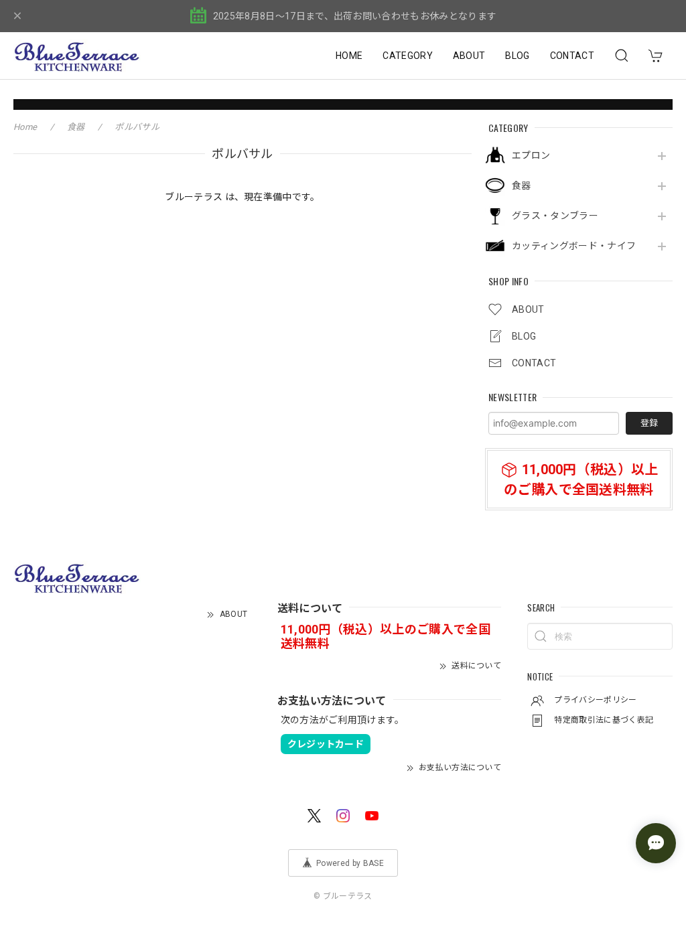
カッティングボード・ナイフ (574, 245)
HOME (349, 55)
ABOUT (469, 55)
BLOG (517, 55)
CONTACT (572, 55)
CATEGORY (408, 55)
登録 (649, 423)
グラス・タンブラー (555, 215)
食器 (521, 185)
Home (25, 127)
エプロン (531, 155)
